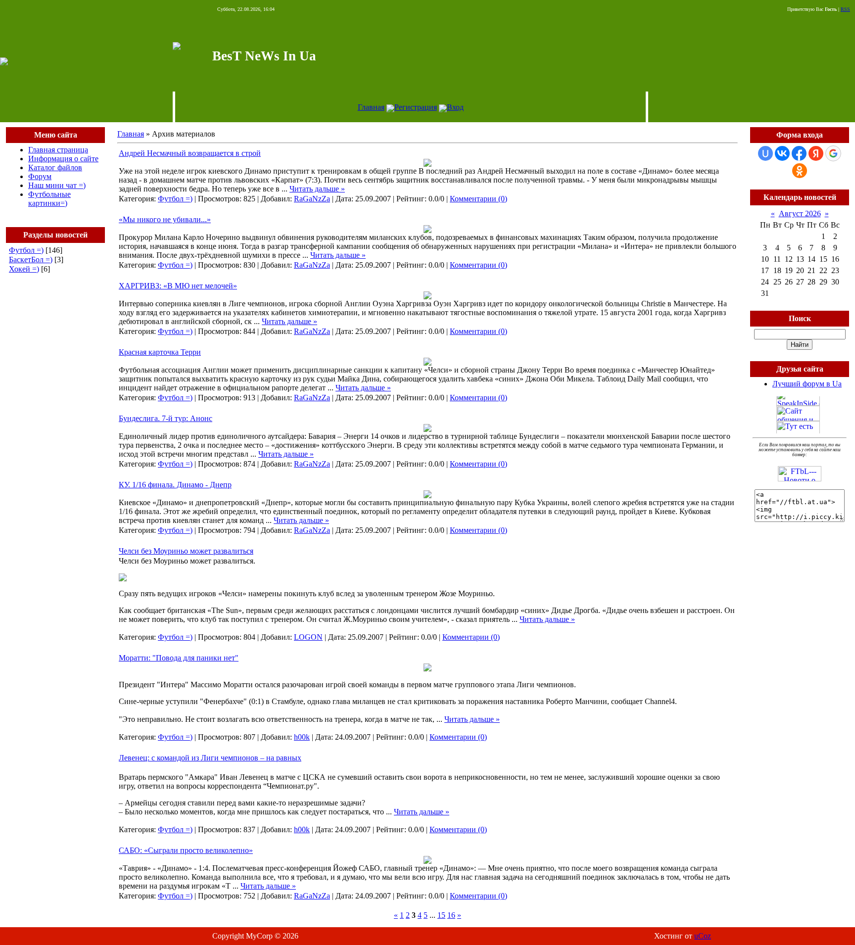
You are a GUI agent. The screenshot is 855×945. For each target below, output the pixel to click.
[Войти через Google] (833, 153)
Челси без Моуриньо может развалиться (186, 551)
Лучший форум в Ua (807, 383)
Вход (455, 107)
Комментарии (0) (478, 198)
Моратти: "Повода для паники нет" (178, 658)
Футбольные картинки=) (49, 198)
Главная (371, 107)
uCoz (702, 936)
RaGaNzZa (312, 198)
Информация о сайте (63, 158)
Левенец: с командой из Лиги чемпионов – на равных (210, 758)
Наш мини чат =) (57, 185)
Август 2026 (800, 213)
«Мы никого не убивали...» (165, 219)
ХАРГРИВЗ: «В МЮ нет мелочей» (178, 286)
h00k (302, 737)
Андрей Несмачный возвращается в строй (190, 153)
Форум (39, 176)
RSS (845, 9)
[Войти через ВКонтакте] (782, 153)
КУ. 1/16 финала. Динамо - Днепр (175, 484)
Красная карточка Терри (160, 352)
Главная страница (58, 149)
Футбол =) (26, 250)
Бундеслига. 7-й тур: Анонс (165, 418)
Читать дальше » (317, 189)
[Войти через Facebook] (799, 153)
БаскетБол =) (30, 259)
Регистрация (415, 107)
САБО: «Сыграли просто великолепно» (186, 850)
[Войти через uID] (765, 153)
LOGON (308, 637)
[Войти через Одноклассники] (799, 170)
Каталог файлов (55, 167)
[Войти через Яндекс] (815, 153)
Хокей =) (24, 269)
